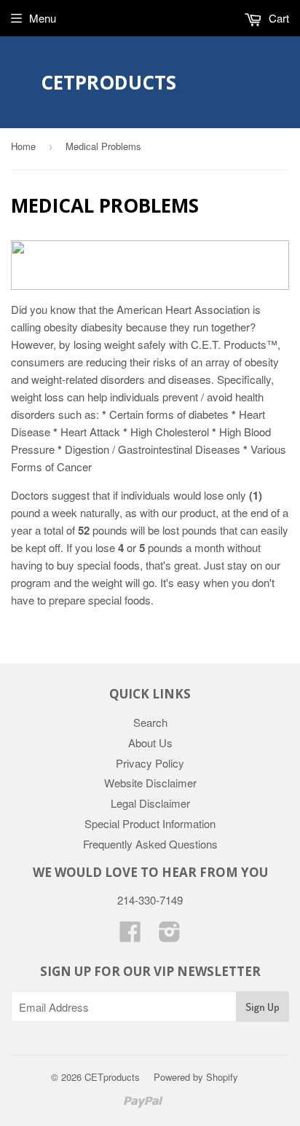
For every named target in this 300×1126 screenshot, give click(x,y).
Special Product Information (150, 823)
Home (23, 146)
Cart (277, 17)
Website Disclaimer (150, 782)
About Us (150, 742)
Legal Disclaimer (150, 803)
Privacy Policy (150, 763)
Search (150, 722)
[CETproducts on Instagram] (170, 935)
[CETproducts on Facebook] (130, 935)
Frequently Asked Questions (150, 843)
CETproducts (108, 82)
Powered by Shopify (196, 1077)
